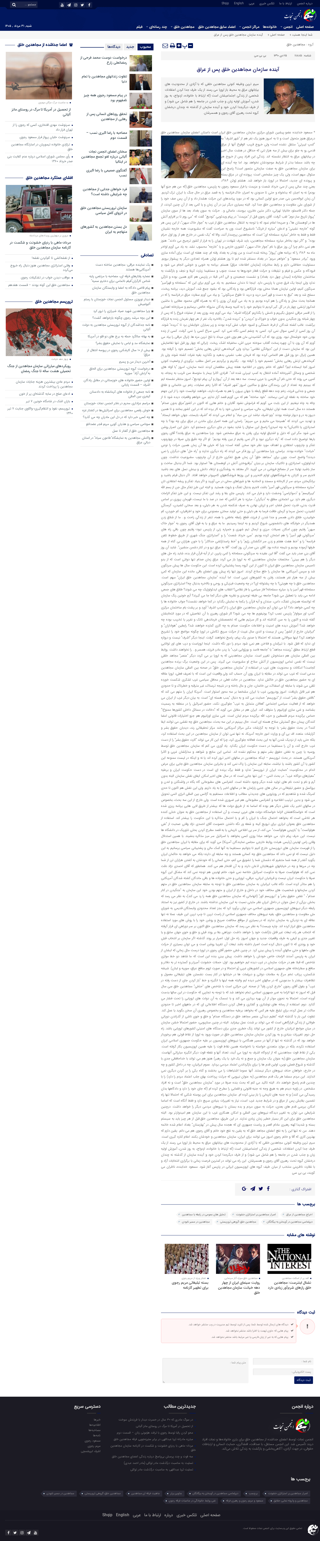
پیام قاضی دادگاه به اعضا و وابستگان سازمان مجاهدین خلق (121, 290)
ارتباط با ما (285, 3)
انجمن (288, 27)
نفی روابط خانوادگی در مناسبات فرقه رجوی (192, 1501)
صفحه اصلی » (276, 34)
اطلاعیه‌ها (94, 1424)
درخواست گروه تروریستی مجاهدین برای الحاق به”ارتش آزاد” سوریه (120, 371)
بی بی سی (260, 56)
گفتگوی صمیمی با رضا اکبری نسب (106, 173)
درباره (168, 1515)
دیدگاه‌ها (114, 47)
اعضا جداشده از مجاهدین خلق (43, 45)
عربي (251, 3)
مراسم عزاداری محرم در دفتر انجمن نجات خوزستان (117, 403)
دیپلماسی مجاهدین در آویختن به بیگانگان (289, 1222)
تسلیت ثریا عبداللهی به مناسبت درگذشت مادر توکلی (162, 1469)
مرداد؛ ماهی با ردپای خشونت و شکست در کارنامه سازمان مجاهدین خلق (40, 245)
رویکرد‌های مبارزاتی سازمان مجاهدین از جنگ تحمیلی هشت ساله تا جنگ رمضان (39, 368)
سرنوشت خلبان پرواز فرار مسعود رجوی (45, 137)
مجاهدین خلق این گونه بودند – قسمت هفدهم (39, 285)
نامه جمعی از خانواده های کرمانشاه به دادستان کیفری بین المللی (120, 394)
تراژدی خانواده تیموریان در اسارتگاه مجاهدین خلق (42, 147)
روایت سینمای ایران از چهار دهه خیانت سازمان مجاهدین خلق (239, 1287)
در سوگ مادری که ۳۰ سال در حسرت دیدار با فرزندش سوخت (156, 1419)
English (239, 3)
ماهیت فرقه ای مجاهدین (145, 1493)
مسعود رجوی (92, 1440)
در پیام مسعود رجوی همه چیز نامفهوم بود (105, 97)
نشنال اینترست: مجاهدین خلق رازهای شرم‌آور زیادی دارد (289, 1285)
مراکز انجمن (250, 27)
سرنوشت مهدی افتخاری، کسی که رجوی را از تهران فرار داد (43, 127)
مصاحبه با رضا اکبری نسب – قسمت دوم (106, 135)
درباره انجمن (304, 3)
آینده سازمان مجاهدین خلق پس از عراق (238, 69)
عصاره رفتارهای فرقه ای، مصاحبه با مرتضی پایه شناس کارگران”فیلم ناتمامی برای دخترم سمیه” (119, 279)
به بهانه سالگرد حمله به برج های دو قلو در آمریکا (119, 336)
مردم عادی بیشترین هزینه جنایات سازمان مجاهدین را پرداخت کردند (44, 384)
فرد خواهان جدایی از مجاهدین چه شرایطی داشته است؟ (105, 191)
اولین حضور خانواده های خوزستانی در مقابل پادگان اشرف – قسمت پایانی (117, 383)
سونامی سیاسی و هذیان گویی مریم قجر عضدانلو (118, 424)
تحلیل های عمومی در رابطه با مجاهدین (204, 1215)
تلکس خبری (267, 3)
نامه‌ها (96, 1435)
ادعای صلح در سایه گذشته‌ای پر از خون (45, 394)
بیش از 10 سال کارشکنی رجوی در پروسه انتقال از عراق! (118, 353)
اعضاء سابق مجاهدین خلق (217, 27)
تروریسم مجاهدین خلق (54, 301)
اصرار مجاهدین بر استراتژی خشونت (256, 1215)
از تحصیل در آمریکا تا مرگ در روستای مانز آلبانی (41, 112)
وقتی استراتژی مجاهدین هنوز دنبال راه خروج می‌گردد (41, 268)
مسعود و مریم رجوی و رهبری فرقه (244, 1501)
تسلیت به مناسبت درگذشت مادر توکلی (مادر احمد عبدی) (159, 1463)
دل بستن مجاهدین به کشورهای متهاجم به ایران (103, 229)
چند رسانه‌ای (158, 27)
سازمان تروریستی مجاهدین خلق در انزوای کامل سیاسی (103, 210)
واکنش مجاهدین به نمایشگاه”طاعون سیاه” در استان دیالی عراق (116, 440)
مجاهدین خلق (184, 27)
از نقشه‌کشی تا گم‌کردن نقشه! (51, 258)
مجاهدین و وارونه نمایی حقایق (291, 1501)
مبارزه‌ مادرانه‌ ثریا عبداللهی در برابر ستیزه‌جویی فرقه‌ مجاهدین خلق (154, 1439)
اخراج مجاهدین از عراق (299, 1215)
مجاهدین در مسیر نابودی (196, 1222)
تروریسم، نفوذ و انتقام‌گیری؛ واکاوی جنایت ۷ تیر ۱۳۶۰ (40, 411)
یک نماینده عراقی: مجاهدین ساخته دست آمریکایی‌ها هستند (123, 267)
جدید (130, 47)
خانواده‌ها (270, 27)
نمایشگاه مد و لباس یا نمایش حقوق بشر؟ (123, 343)
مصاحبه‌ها (94, 1430)
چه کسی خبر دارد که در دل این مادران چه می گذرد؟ (116, 417)
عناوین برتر (176, 1493)
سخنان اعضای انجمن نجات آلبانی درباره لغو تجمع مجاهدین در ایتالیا (104, 156)
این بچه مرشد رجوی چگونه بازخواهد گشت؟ (121, 318)
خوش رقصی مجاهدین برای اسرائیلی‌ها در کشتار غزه (116, 410)
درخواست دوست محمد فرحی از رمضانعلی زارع (103, 60)
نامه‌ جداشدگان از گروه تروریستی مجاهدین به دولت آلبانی (116, 327)
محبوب (145, 47)
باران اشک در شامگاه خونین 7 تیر (48, 401)
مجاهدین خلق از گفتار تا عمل (131, 431)
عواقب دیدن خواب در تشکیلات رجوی (46, 277)
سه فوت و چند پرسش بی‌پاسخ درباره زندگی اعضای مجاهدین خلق (153, 1456)
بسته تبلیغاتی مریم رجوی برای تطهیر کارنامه (190, 1285)
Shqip (225, 3)
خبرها (97, 1419)
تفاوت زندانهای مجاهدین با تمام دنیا (104, 79)
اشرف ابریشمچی (90, 1451)
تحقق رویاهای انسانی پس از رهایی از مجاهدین (106, 116)
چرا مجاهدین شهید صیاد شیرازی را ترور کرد (121, 311)
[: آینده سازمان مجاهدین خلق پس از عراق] (165, 45)
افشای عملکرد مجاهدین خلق (49, 178)
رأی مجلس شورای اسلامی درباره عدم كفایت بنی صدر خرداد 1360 (40, 159)
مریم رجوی (94, 1446)
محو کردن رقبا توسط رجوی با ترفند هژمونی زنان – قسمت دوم (155, 1432)
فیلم (139, 27)
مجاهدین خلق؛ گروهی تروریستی (238, 1222)
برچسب (253, 1493)
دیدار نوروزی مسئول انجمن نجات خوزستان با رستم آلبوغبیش (117, 302)
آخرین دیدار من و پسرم (134, 362)
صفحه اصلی (305, 27)
